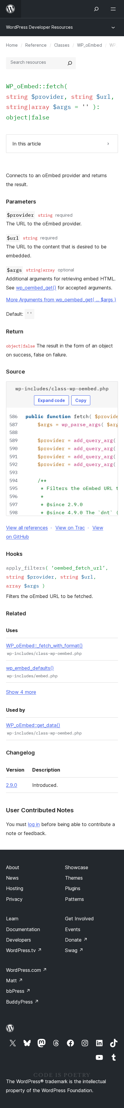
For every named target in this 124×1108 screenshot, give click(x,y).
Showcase (76, 867)
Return (14, 331)
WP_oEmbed (89, 45)
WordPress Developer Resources (39, 27)
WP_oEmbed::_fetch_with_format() (44, 646)
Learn (12, 919)
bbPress (18, 991)
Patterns (74, 899)
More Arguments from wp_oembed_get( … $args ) (61, 300)
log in (34, 824)
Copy (80, 400)
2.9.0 (11, 785)
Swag (74, 950)
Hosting (14, 888)
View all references (27, 528)
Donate (76, 940)
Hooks (14, 554)
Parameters (21, 201)
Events (72, 929)
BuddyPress (22, 1002)
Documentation (23, 929)
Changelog (20, 752)
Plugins (72, 888)
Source (15, 371)
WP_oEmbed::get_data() (33, 725)
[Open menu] (114, 9)
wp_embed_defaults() (30, 668)
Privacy (14, 899)
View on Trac (70, 528)
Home (12, 45)
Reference (36, 45)
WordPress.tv (24, 950)
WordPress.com (26, 970)
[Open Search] (96, 9)
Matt (14, 980)
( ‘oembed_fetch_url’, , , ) (57, 577)
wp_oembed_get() (36, 288)
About (12, 867)
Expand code (51, 400)
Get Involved (79, 919)
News (12, 878)
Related (16, 613)
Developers (18, 940)
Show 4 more (21, 692)
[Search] (70, 63)
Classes (62, 45)
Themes (74, 878)
